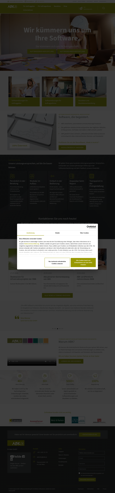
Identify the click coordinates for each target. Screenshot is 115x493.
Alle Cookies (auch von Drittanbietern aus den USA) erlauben (83, 262)
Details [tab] (57, 233)
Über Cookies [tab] (84, 233)
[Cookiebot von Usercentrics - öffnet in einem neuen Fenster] (88, 227)
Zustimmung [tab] (31, 233)
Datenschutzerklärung (31, 243)
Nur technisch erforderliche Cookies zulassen (57, 262)
